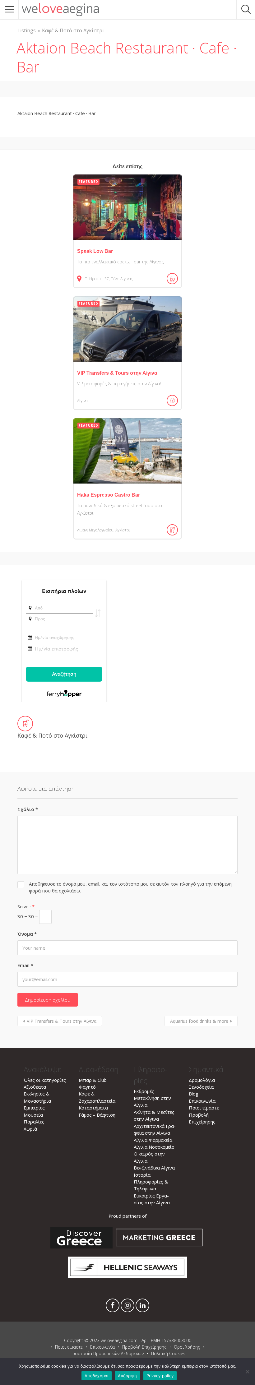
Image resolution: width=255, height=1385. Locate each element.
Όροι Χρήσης (187, 1347)
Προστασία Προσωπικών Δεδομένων (107, 1353)
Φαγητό (87, 1087)
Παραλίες (34, 1122)
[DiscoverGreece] (81, 1247)
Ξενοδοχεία (201, 1087)
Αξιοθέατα (35, 1087)
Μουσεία (33, 1115)
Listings (26, 30)
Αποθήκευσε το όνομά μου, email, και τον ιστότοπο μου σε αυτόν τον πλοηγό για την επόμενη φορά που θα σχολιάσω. (130, 887)
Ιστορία (142, 1175)
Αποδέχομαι (97, 1375)
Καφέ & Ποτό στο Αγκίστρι (73, 30)
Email (25, 965)
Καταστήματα (93, 1108)
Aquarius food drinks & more (199, 1021)
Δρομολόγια (202, 1080)
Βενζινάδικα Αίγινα (154, 1168)
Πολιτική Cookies (168, 1353)
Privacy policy (160, 1375)
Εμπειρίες (34, 1108)
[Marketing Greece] (159, 1247)
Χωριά (30, 1129)
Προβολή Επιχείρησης (144, 1347)
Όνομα (27, 934)
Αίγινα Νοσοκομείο (154, 1147)
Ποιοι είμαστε (204, 1108)
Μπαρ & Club (93, 1080)
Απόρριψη (127, 1375)
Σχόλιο (27, 809)
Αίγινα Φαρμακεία (153, 1140)
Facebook (112, 1307)
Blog (193, 1094)
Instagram (127, 1307)
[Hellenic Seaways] (127, 1276)
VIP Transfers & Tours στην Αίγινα (61, 1021)
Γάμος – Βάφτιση (97, 1115)
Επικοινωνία (202, 1101)
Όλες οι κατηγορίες (45, 1080)
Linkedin (142, 1307)
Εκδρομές (144, 1091)
